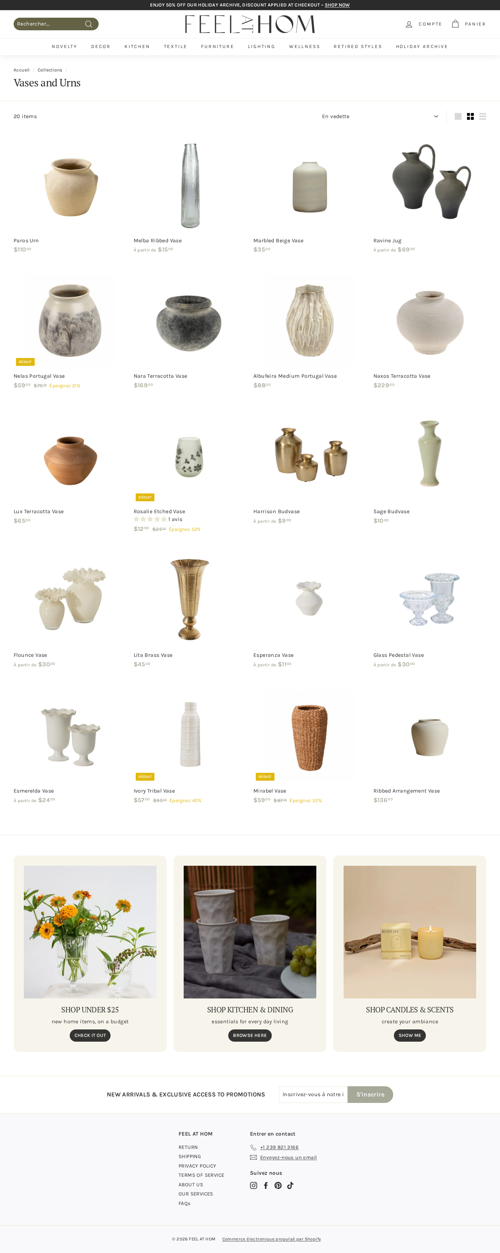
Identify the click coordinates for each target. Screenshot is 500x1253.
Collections (50, 69)
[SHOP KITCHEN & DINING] (250, 932)
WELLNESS (304, 46)
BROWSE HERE (250, 1035)
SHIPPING (190, 1156)
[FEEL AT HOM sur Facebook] (265, 1185)
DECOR (101, 46)
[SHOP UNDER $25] (90, 932)
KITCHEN (137, 46)
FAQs (185, 1203)
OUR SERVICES (196, 1194)
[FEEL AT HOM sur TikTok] (290, 1185)
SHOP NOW (337, 5)
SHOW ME (410, 1035)
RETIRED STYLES (358, 46)
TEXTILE (176, 46)
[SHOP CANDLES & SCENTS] (410, 932)
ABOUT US (191, 1185)
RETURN (188, 1147)
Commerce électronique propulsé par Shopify (271, 1238)
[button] (151, 519)
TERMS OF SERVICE (201, 1175)
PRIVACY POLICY (197, 1166)
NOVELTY (65, 46)
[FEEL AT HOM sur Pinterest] (278, 1185)
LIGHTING (262, 46)
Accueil (22, 69)
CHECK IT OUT (90, 1035)
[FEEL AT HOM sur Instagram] (253, 1185)
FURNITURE (217, 46)
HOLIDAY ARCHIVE (422, 46)
